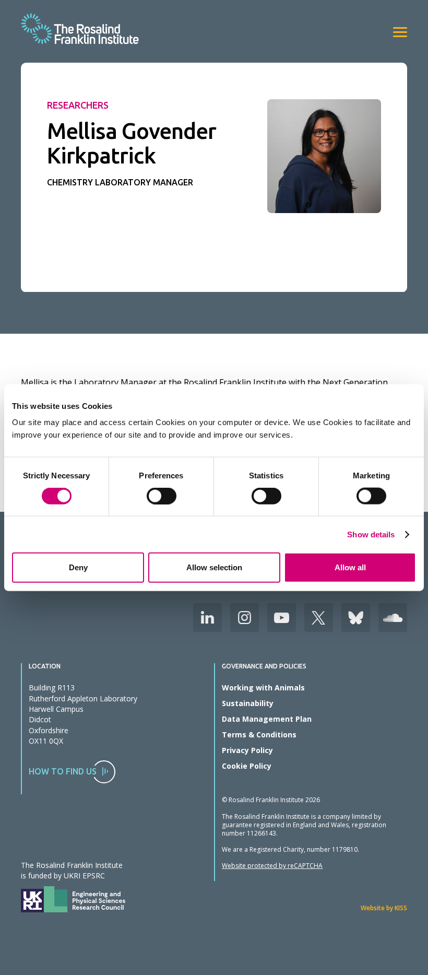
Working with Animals (263, 687)
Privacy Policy (247, 750)
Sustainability (248, 703)
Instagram (244, 617)
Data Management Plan (267, 719)
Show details (371, 534)
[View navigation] (400, 32)
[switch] (161, 495)
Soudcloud (392, 617)
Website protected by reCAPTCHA (272, 865)
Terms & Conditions (259, 734)
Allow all (350, 567)
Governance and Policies (264, 666)
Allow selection (214, 567)
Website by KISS (384, 907)
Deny (78, 567)
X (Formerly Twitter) (318, 617)
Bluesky (355, 617)
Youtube (281, 617)
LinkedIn (207, 617)
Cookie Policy (246, 766)
